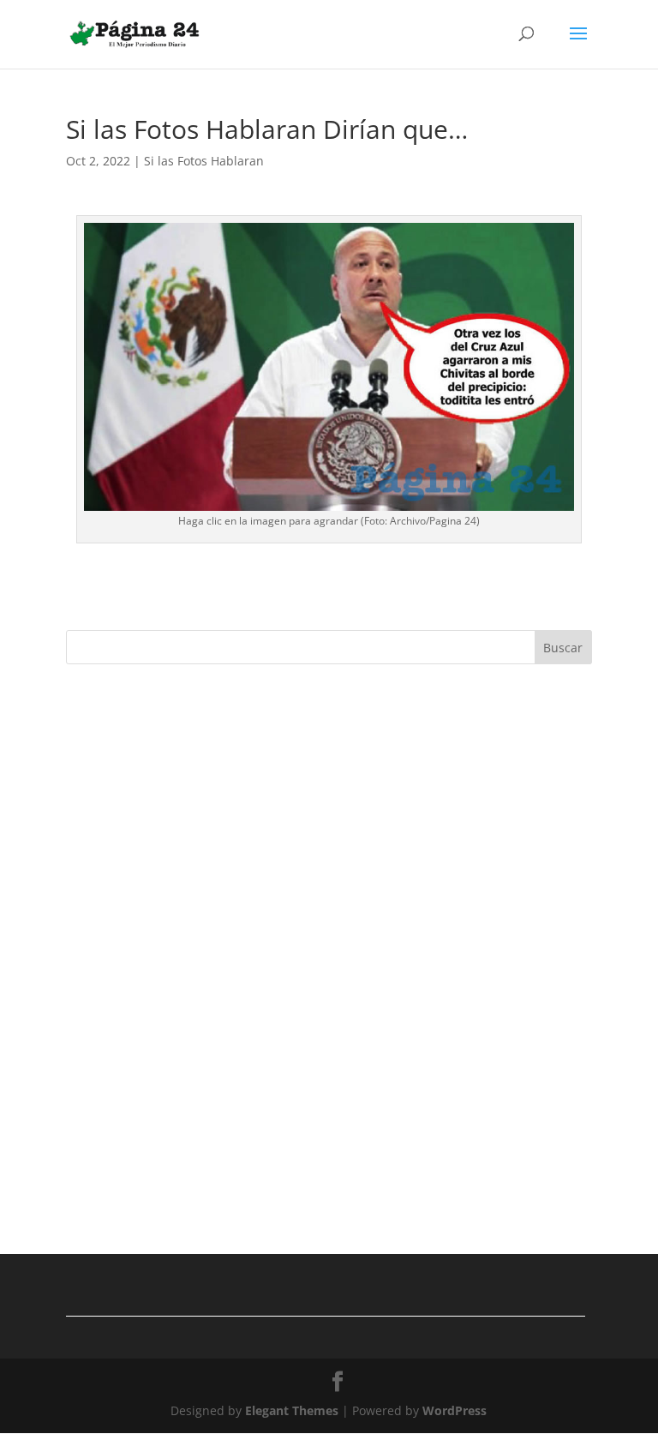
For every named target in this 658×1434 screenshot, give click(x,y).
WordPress (454, 1410)
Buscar (563, 647)
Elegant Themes (291, 1410)
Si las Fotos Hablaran (204, 161)
